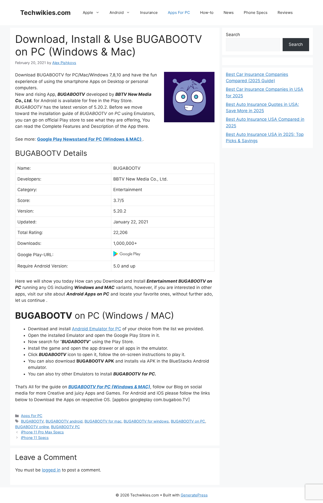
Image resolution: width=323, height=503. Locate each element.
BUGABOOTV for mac (103, 421)
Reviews (285, 12)
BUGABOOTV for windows (146, 421)
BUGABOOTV (32, 421)
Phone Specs (255, 12)
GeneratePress (194, 495)
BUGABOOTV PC (65, 427)
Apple (88, 12)
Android (117, 12)
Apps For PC (179, 12)
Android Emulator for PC (96, 328)
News (229, 12)
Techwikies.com (45, 12)
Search (233, 34)
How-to (206, 12)
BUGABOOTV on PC (188, 421)
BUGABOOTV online (32, 427)
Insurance (149, 12)
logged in (51, 469)
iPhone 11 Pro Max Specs (42, 432)
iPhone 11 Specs (35, 437)
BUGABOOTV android (64, 421)
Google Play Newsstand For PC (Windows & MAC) (90, 139)
